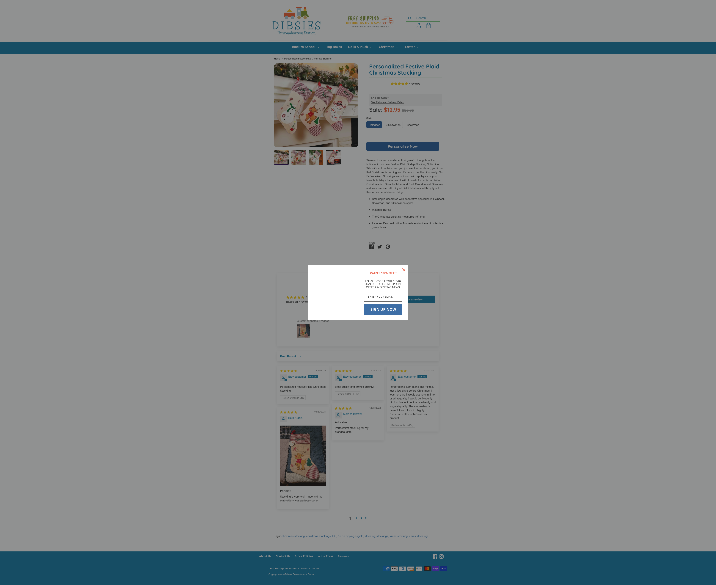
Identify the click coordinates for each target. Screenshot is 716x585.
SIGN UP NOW (383, 309)
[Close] (403, 269)
